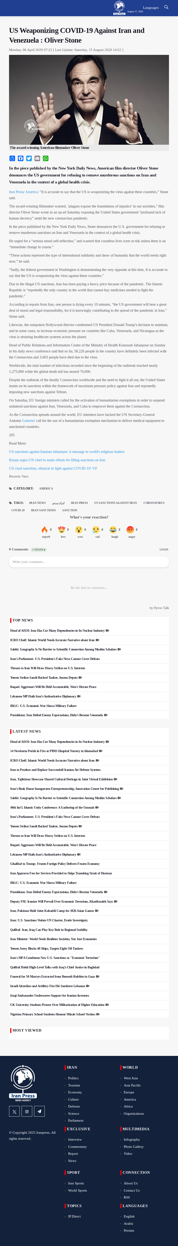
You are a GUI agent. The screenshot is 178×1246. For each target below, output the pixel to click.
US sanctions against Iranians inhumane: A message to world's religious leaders (66, 452)
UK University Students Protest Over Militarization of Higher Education (57, 1005)
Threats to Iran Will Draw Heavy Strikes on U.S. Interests (47, 668)
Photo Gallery (134, 1147)
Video (128, 1153)
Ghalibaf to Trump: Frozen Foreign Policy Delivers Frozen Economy (54, 864)
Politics (73, 1078)
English (129, 1216)
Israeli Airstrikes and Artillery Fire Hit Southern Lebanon (47, 986)
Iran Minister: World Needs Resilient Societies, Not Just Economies (53, 939)
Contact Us (132, 1190)
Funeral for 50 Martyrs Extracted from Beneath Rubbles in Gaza (52, 976)
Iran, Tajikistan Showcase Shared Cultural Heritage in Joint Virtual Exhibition (61, 779)
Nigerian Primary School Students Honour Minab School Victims (52, 1014)
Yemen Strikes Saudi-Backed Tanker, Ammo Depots (43, 677)
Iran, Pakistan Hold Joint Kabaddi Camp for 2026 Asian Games (52, 911)
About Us (131, 1183)
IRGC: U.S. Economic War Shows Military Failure (43, 706)
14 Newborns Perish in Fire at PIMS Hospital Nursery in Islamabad (54, 751)
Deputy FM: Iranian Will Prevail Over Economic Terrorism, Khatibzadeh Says (61, 901)
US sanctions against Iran (115, 503)
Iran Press (16, 192)
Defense (74, 1106)
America (31, 192)
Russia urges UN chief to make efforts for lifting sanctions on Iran (57, 460)
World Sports (77, 1190)
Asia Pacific (132, 1085)
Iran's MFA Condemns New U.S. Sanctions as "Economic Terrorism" (55, 958)
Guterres (28, 421)
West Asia (131, 1078)
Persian (129, 1230)
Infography (132, 1139)
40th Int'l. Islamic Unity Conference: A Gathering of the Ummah (52, 807)
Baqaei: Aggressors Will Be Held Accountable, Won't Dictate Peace (53, 687)
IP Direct (74, 1216)
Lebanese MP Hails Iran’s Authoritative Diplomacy (43, 696)
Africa (128, 1106)
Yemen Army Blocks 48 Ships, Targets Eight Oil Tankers (46, 948)
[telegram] (39, 1111)
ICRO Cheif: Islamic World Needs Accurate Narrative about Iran (52, 640)
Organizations (134, 1113)
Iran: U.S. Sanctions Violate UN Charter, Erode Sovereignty (49, 920)
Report (73, 1153)
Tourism (74, 1085)
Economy (75, 1092)
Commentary (77, 1147)
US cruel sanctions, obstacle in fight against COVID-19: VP (53, 468)
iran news (37, 503)
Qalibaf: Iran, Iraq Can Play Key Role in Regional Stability (49, 930)
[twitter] (14, 1111)
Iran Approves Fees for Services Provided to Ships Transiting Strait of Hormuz (61, 873)
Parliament (75, 1120)
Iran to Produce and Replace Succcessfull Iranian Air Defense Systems (55, 770)
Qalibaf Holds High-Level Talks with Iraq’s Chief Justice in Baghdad (54, 967)
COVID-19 (18, 510)
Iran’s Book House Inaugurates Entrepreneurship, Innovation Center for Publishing (64, 789)
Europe (129, 1092)
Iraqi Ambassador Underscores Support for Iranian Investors (49, 995)
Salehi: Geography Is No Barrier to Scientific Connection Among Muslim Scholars (63, 649)
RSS (127, 1197)
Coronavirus (154, 503)
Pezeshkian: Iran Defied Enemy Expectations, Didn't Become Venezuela (56, 715)
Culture (73, 1099)
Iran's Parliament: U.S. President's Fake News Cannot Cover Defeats (54, 659)
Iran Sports (76, 1183)
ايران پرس (58, 503)
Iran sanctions (43, 510)
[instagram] (27, 1111)
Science (73, 1113)
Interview (75, 1139)
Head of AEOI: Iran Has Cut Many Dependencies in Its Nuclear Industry (57, 630)
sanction (69, 510)
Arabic (129, 1223)
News (72, 1161)
